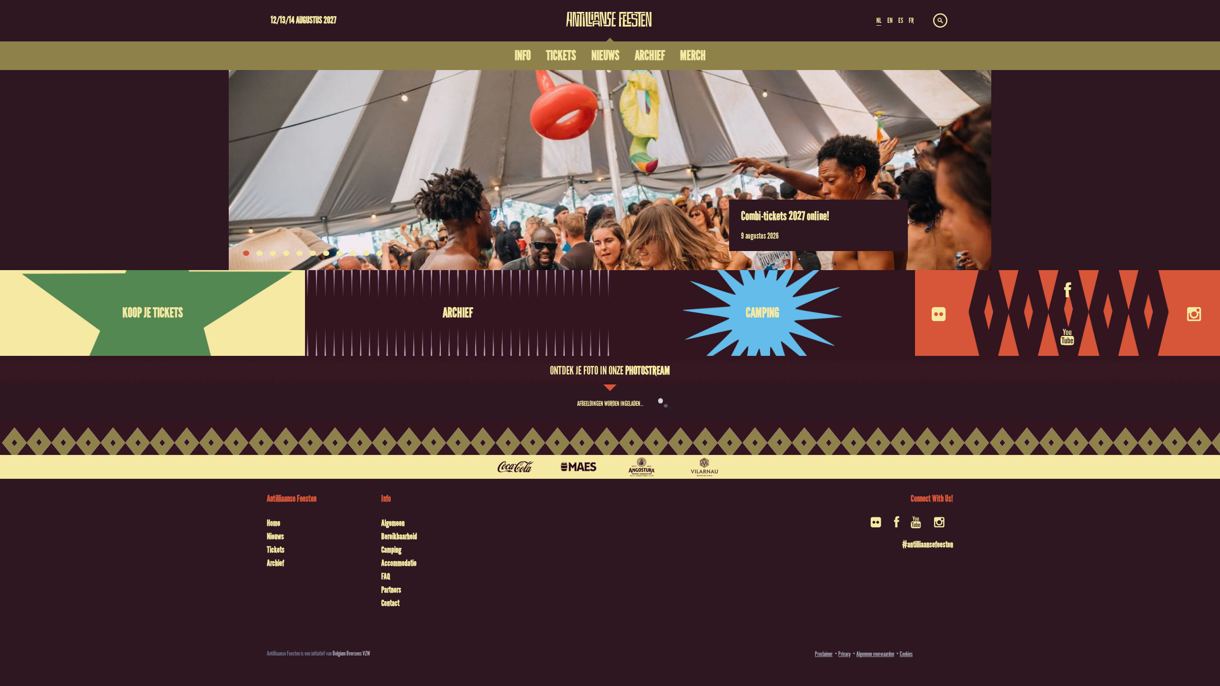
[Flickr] (940, 313)
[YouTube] (1068, 336)
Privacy (844, 653)
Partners (391, 590)
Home (273, 523)
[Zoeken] (940, 21)
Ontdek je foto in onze (610, 370)
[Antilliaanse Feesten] (609, 13)
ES (900, 20)
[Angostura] (641, 466)
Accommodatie (399, 563)
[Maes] (578, 466)
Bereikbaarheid (399, 536)
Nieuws (275, 536)
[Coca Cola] (516, 466)
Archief (458, 313)
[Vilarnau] (704, 466)
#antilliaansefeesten (927, 544)
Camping (762, 313)
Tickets (276, 550)
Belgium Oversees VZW (351, 653)
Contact (390, 603)
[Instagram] (1195, 313)
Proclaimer (824, 653)
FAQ (385, 576)
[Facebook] (1067, 289)
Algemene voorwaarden (875, 653)
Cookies (906, 653)
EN (890, 20)
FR (911, 20)
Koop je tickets (152, 313)
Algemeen (393, 523)
